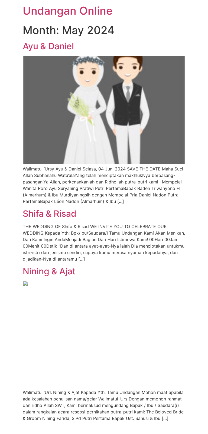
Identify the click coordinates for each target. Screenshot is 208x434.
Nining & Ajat (49, 271)
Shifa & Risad (49, 213)
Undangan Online (68, 10)
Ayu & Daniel (48, 46)
